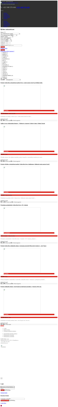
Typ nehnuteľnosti (5, 33)
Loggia (4, 62)
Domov (5, 13)
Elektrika (5, 55)
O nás (5, 328)
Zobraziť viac (4, 119)
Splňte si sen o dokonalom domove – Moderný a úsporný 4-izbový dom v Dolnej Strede (23, 123)
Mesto (2, 32)
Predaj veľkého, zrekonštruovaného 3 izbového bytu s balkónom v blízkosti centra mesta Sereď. (25, 164)
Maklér (2, 36)
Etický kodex (7, 329)
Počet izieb (3, 38)
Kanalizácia (5, 58)
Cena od (3, 39)
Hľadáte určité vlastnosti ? (8, 51)
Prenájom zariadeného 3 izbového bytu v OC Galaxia (14, 205)
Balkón (4, 54)
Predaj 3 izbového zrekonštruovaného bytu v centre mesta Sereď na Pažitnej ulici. (22, 82)
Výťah (4, 72)
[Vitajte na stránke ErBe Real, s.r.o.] (9, 2)
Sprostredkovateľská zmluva (10, 333)
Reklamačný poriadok (9, 336)
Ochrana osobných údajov (10, 331)
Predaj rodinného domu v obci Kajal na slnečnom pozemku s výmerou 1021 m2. (21, 286)
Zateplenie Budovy (7, 75)
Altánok (5, 52)
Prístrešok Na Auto (7, 66)
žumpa (4, 77)
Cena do (3, 41)
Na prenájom (7, 15)
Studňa (4, 68)
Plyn (4, 63)
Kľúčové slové (4, 45)
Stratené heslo (4, 392)
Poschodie (5, 65)
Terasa (4, 69)
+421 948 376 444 (23, 7)
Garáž (4, 57)
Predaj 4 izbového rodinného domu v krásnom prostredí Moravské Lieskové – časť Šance (23, 245)
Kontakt (5, 18)
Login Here (3, 403)
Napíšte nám (7, 17)
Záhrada (5, 74)
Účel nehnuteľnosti (5, 35)
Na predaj (6, 14)
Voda (4, 71)
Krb (4, 60)
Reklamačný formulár (9, 335)
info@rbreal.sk (9, 1)
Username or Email (5, 398)
